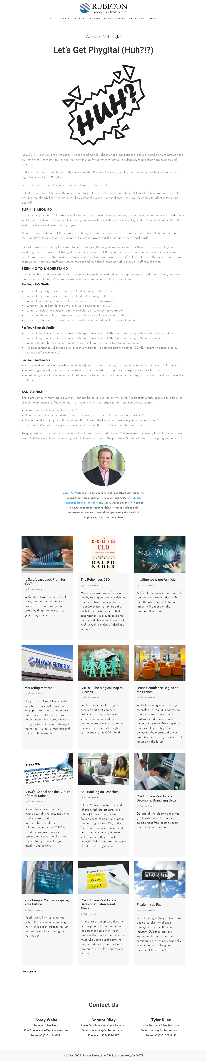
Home (53, 19)
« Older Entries (29, 972)
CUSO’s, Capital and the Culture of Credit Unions (47, 794)
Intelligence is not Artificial (157, 579)
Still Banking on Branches (100, 792)
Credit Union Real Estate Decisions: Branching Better (157, 798)
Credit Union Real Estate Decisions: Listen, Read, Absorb (98, 904)
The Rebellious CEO (95, 579)
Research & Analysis (115, 19)
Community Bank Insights (103, 37)
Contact (153, 19)
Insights (133, 19)
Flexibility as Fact (149, 905)
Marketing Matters (38, 688)
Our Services (94, 19)
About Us (64, 19)
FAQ (143, 19)
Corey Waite (35, 589)
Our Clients (78, 19)
